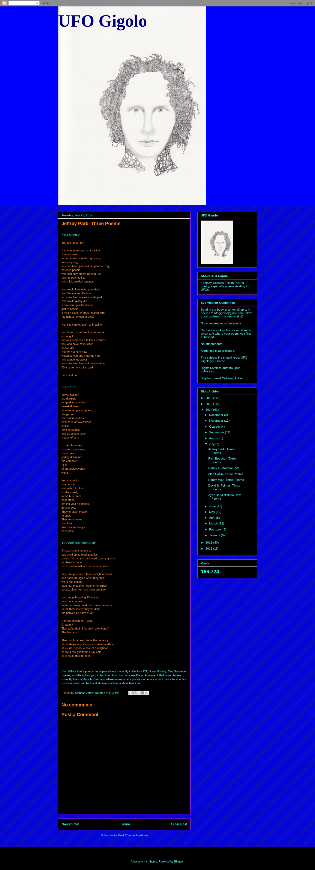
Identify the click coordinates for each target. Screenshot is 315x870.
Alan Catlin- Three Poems (225, 474)
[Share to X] (138, 693)
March (214, 523)
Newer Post (70, 824)
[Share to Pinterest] (147, 693)
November (216, 420)
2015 (209, 404)
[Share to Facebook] (143, 693)
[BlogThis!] (134, 693)
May (212, 512)
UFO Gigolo (102, 20)
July (212, 444)
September (217, 432)
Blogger (178, 861)
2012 (209, 548)
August (214, 438)
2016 (209, 398)
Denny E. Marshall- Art (223, 468)
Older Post (179, 824)
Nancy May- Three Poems (226, 479)
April (212, 517)
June (213, 506)
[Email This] (130, 693)
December (216, 414)
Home (125, 824)
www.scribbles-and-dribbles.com (121, 683)
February (215, 529)
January (215, 535)
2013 (209, 542)
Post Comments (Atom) (133, 835)
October (215, 426)
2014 (209, 409)
